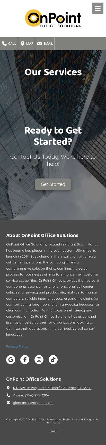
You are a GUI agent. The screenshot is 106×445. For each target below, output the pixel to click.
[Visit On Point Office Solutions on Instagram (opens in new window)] (38, 359)
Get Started (53, 184)
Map (29, 43)
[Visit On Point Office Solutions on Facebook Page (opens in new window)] (24, 359)
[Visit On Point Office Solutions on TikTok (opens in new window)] (53, 359)
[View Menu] (97, 8)
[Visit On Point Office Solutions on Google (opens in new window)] (10, 359)
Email (48, 43)
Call (11, 43)
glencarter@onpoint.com (33, 403)
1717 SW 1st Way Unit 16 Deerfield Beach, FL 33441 (52, 388)
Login (53, 431)
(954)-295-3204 (37, 395)
